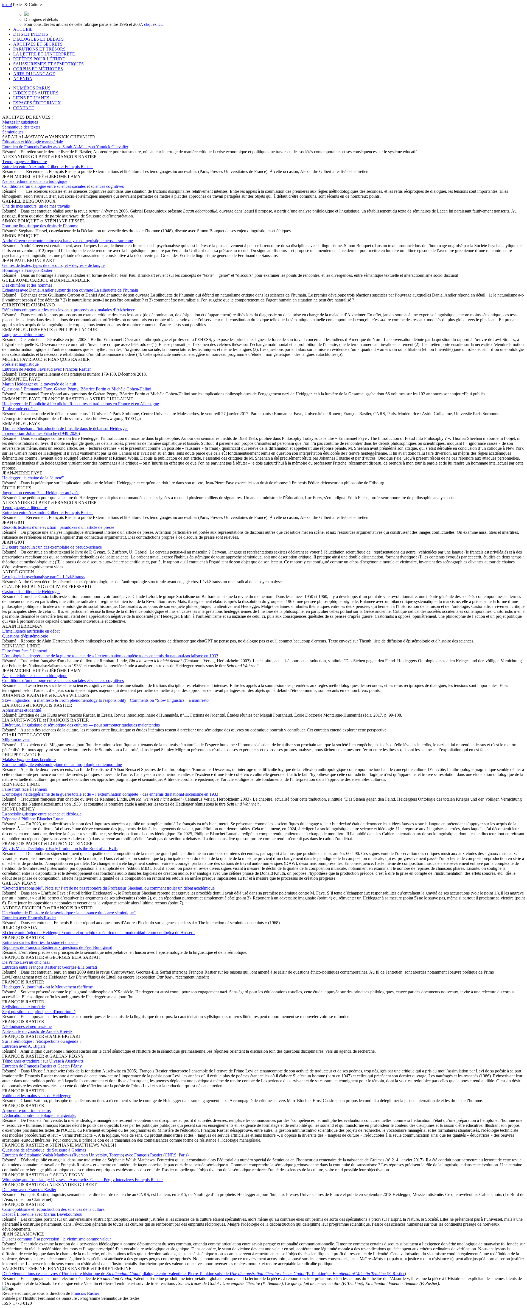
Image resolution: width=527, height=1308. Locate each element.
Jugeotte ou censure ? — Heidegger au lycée (40, 492)
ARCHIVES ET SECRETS (38, 44)
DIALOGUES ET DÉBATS (38, 39)
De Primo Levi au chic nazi (49, 964)
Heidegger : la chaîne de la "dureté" (33, 478)
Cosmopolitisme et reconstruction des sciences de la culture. (53, 1212)
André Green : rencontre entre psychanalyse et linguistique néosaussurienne (67, 240)
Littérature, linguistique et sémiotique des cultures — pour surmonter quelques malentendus (81, 725)
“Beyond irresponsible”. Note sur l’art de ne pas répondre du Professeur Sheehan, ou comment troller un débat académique (108, 888)
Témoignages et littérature (47, 164)
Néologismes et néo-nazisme (37, 1029)
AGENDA (22, 78)
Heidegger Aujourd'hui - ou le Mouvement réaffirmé (47, 987)
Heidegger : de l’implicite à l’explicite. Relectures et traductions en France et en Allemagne (80, 406)
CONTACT (23, 107)
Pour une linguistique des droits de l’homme (40, 225)
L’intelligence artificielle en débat (31, 633)
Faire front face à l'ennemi (110, 653)
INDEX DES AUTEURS (35, 93)
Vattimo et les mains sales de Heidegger (36, 1095)
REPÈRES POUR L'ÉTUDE (39, 59)
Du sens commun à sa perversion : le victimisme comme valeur (56, 1239)
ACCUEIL (23, 29)
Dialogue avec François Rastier (29, 1189)
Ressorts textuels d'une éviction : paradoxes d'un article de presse (58, 527)
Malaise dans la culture (62, 762)
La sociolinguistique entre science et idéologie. (42, 816)
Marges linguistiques (20, 122)
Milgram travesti (16, 739)
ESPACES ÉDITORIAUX (37, 102)
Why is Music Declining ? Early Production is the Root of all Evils (59, 848)
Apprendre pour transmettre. (39, 1113)
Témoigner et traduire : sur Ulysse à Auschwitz (42, 1063)
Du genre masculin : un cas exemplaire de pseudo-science (52, 547)
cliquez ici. (153, 24)
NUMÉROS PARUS (32, 88)
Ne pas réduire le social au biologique (63, 184)
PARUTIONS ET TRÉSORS (39, 49)
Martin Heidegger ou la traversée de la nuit (76, 386)
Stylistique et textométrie (38, 1009)
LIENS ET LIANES (31, 98)
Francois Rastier (85, 1293)
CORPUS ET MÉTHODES (38, 68)
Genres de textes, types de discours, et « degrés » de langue (53, 268)
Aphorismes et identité (21, 710)
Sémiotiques (12, 132)
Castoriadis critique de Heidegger (31, 591)
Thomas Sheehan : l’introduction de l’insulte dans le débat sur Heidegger (65, 431)
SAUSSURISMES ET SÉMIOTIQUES (48, 64)
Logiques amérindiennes (23, 334)
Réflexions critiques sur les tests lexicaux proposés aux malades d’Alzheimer (68, 310)
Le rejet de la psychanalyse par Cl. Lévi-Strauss (43, 576)
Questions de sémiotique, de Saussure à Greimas (95, 1152)
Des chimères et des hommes (70, 287)
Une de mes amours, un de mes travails (36, 206)
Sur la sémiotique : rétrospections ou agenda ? (41, 1044)
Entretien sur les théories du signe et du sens (57, 945)
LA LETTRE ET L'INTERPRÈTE (44, 54)
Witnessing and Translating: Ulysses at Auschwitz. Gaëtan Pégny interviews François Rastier (82, 1179)
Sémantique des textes (21, 127)
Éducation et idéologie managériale (65, 144)
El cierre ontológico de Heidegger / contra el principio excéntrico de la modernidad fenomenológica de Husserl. (98, 932)
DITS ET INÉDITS (30, 34)
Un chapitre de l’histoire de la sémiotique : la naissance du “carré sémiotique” (69, 915)
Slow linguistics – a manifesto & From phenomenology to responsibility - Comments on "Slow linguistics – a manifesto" (106, 700)
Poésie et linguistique (46, 366)
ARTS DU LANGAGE (34, 73)
